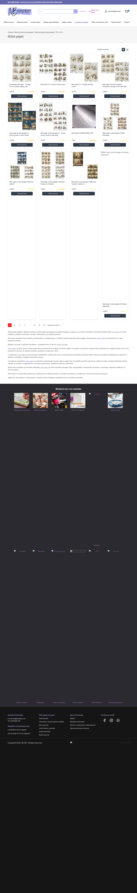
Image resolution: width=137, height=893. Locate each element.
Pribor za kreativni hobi (99, 22)
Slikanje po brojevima (21, 410)
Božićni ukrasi (9, 22)
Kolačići (72, 718)
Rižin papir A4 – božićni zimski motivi (53, 84)
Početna (10, 32)
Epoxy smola (115, 410)
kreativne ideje (95, 11)
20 (44, 325)
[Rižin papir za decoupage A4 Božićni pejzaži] (22, 165)
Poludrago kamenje (115, 702)
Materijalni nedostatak (77, 722)
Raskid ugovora (44, 735)
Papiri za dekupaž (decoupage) (44, 32)
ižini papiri (22, 355)
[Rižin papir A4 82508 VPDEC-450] (84, 116)
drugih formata (62, 345)
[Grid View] (123, 49)
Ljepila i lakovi (67, 22)
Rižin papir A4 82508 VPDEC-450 (82, 133)
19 (39, 325)
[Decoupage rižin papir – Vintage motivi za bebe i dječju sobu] (22, 68)
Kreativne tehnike (81, 22)
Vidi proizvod (22, 96)
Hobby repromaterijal (51, 22)
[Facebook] (104, 720)
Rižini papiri (12, 348)
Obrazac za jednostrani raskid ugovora (83, 725)
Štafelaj (96, 545)
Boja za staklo (22, 702)
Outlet (83, 11)
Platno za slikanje (77, 410)
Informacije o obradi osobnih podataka (51, 722)
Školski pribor (116, 22)
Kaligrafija (40, 702)
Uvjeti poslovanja (44, 731)
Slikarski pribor (22, 22)
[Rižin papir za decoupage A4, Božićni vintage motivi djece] (53, 165)
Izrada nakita (35, 22)
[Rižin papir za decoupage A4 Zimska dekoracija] (115, 226)
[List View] (127, 49)
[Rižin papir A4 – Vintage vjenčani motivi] (84, 68)
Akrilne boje (59, 410)
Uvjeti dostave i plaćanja (47, 728)
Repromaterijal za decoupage (23, 32)
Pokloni (126, 22)
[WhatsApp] (118, 720)
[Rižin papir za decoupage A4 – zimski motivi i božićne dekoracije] (53, 116)
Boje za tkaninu (59, 702)
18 (34, 325)
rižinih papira (101, 338)
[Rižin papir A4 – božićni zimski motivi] (53, 68)
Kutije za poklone (40, 410)
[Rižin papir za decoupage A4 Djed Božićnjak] (115, 116)
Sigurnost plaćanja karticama (79, 728)
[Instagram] (111, 720)
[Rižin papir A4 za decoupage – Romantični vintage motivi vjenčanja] (115, 68)
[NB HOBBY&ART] (20, 11)
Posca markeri (78, 702)
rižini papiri (115, 332)
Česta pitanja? (43, 718)
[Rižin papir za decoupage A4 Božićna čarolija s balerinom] (84, 165)
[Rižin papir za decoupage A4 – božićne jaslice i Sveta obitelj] (22, 116)
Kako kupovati (43, 725)
